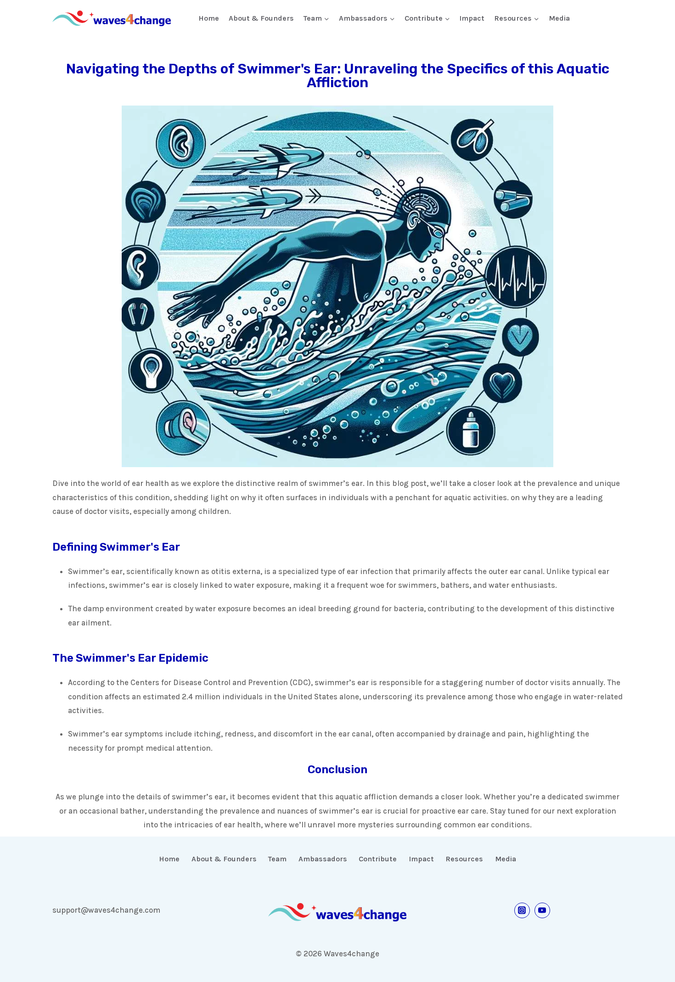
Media (559, 18)
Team (277, 858)
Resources (464, 858)
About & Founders (261, 18)
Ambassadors (322, 858)
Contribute (378, 858)
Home (208, 18)
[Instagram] (522, 910)
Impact (471, 18)
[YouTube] (542, 910)
